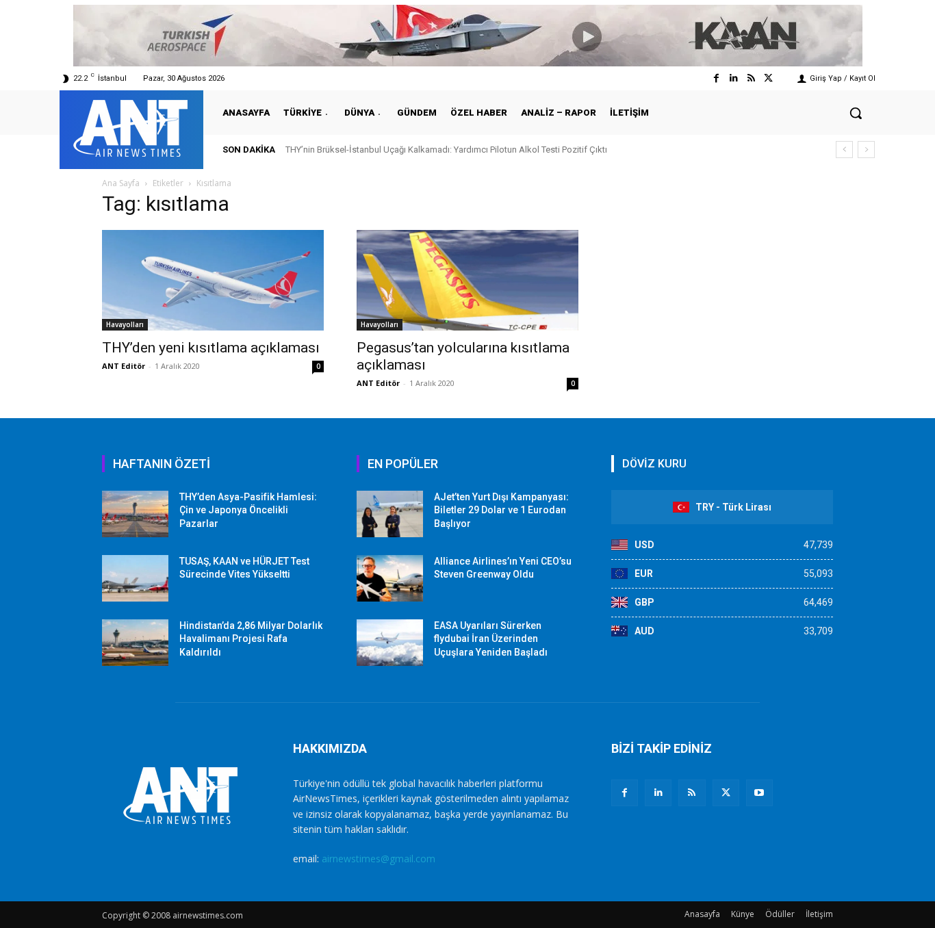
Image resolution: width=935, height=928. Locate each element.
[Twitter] (768, 78)
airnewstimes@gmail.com (378, 858)
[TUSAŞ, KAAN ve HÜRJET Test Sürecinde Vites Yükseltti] (135, 578)
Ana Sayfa (121, 183)
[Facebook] (716, 78)
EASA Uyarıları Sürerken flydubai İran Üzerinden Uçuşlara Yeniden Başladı (491, 639)
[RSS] (691, 792)
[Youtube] (759, 792)
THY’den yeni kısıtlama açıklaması (211, 347)
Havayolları (125, 324)
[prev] (844, 149)
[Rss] (751, 78)
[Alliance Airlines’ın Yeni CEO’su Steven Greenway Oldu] (390, 578)
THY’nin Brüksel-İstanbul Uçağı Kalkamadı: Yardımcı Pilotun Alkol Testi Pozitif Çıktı (446, 149)
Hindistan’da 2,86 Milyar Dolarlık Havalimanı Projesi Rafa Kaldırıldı (250, 639)
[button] (855, 113)
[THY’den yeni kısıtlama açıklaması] (213, 280)
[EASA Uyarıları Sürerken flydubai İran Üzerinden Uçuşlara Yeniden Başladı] (390, 642)
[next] (866, 149)
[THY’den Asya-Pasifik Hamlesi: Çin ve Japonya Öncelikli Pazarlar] (135, 514)
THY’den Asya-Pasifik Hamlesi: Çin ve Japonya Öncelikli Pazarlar (248, 510)
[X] (726, 792)
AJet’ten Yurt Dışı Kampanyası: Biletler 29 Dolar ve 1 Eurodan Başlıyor (501, 510)
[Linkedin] (733, 78)
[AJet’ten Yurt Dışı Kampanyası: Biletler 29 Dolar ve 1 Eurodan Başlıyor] (390, 514)
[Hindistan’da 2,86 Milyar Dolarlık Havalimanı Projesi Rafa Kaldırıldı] (135, 642)
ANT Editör (123, 366)
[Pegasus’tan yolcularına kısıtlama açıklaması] (467, 280)
